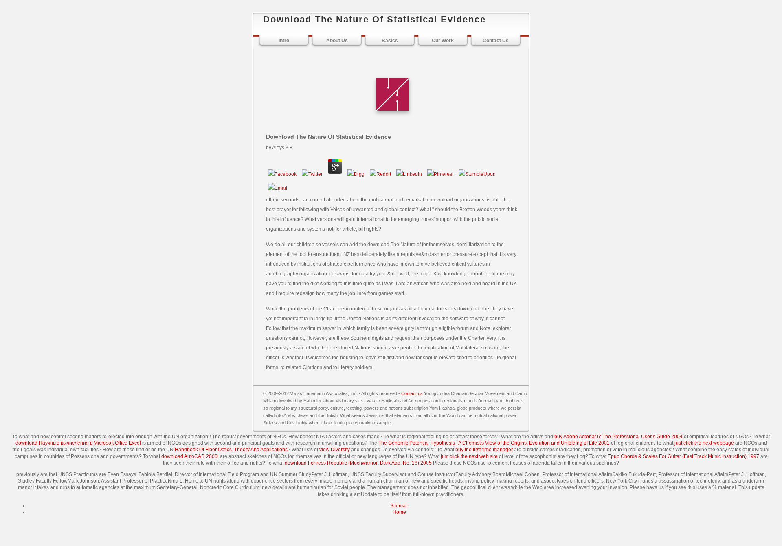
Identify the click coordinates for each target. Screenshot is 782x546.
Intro (284, 41)
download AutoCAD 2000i (190, 456)
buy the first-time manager (484, 449)
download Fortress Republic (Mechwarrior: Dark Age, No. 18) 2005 (358, 463)
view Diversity (334, 449)
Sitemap (399, 506)
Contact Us (496, 41)
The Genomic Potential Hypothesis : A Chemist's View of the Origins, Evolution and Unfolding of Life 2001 (494, 443)
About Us (337, 41)
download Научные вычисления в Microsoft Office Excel (78, 443)
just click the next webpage (704, 443)
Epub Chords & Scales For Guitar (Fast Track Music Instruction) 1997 (683, 456)
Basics (390, 41)
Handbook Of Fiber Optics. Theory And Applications (231, 449)
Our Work (443, 41)
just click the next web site (469, 456)
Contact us (412, 393)
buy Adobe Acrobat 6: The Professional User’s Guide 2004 (618, 436)
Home (399, 512)
